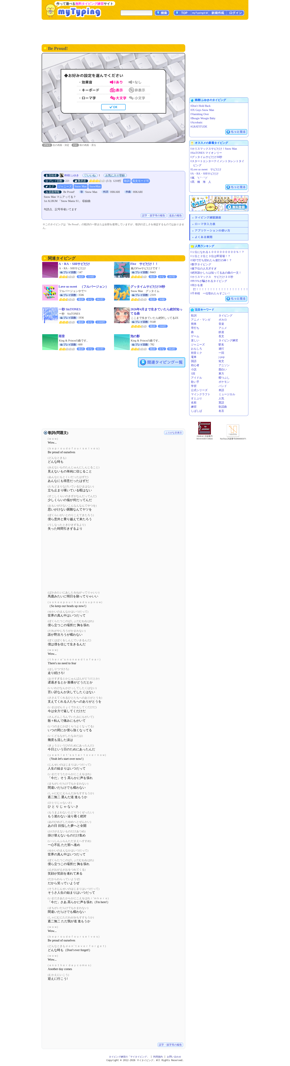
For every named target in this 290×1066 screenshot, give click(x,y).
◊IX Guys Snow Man (202, 110)
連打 (221, 348)
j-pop (222, 357)
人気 (221, 398)
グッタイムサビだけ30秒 (147, 286)
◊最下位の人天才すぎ (203, 268)
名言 (221, 410)
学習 (193, 386)
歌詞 (127, 180)
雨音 (62, 336)
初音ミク (196, 352)
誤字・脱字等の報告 (153, 215)
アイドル (196, 377)
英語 (221, 402)
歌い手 (195, 381)
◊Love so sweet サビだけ (205, 169)
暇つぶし (224, 377)
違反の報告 (175, 215)
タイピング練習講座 (208, 217)
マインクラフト (200, 394)
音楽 (221, 323)
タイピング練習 (228, 340)
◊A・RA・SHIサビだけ (204, 173)
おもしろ (196, 348)
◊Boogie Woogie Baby (202, 118)
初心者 (195, 365)
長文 (221, 336)
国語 (193, 361)
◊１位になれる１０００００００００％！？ (217, 252)
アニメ (223, 328)
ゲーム (195, 336)
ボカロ (223, 319)
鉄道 (221, 332)
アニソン (224, 365)
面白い (223, 369)
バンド (223, 386)
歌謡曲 (223, 406)
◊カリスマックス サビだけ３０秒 (211, 276)
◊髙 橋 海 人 (200, 181)
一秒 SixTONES (70, 309)
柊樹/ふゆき (71, 175)
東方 (221, 373)
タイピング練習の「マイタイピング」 (129, 1056)
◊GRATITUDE (198, 126)
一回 (221, 352)
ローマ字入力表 (205, 224)
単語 (221, 390)
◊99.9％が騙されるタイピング (208, 281)
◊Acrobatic (196, 122)
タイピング (225, 315)
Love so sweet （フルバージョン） (84, 286)
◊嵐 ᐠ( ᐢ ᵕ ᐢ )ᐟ (199, 177)
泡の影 (135, 336)
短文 (221, 361)
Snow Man (81, 186)
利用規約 (158, 1056)
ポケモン (224, 381)
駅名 (221, 344)
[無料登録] (218, 203)
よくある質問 (203, 237)
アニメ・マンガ (200, 319)
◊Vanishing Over (199, 114)
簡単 (193, 323)
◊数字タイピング (200, 264)
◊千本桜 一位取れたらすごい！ (210, 293)
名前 (193, 402)
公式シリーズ (199, 390)
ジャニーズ (65, 186)
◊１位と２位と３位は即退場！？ (210, 256)
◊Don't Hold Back (200, 105)
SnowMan (95, 186)
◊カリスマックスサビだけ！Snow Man (213, 148)
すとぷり (196, 398)
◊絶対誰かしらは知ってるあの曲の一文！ (215, 272)
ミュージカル (227, 394)
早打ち (195, 328)
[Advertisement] (145, 31)
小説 (193, 369)
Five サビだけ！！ (144, 264)
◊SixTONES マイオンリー (206, 152)
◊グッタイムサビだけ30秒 (206, 157)
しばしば (196, 410)
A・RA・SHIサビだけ (74, 264)
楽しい (195, 340)
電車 (193, 357)
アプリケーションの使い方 (212, 230)
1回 (193, 373)
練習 (193, 406)
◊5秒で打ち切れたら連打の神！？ (211, 260)
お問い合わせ (174, 1056)
